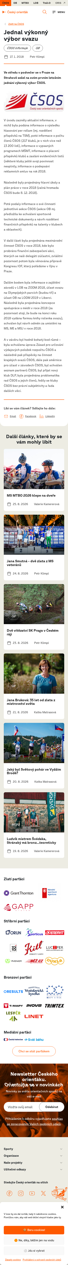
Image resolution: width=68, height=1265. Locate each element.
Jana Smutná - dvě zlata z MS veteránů (30, 563)
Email (13, 416)
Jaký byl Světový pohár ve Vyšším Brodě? (34, 771)
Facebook (30, 416)
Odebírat (51, 1107)
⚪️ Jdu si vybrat (34, 1250)
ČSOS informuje (17, 48)
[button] (62, 1207)
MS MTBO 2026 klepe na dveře (31, 495)
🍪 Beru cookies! (34, 1230)
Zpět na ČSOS (16, 24)
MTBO (25, 3)
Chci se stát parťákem (34, 1051)
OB (15, 3)
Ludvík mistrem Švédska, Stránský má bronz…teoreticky (31, 840)
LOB (35, 3)
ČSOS (5, 3)
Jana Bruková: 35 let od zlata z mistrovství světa (31, 702)
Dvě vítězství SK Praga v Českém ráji (33, 632)
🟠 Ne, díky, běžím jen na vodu (34, 1240)
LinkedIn (50, 416)
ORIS (58, 3)
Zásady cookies (13, 1259)
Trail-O (47, 3)
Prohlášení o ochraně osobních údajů (42, 1259)
